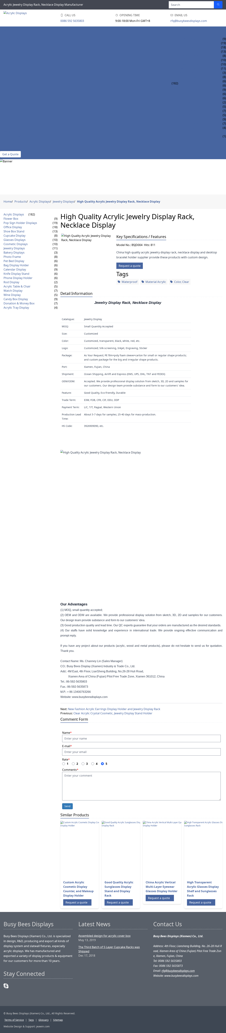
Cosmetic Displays (192, 64)
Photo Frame (188, 77)
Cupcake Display (190, 56)
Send (67, 806)
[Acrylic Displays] (25, 18)
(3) (56, 252)
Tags (31, 1020)
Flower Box (187, 39)
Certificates (9, 145)
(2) (56, 282)
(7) (56, 291)
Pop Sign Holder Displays (197, 43)
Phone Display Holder (195, 98)
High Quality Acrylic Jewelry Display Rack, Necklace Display (118, 201)
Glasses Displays (190, 60)
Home (4, 30)
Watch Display (188, 111)
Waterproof (129, 282)
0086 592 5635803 (72, 21)
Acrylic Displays (12, 39)
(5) (56, 286)
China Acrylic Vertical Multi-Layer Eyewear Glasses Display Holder (161, 886)
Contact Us (8, 149)
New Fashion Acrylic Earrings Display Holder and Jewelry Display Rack (114, 709)
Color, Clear (181, 282)
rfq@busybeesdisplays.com (188, 21)
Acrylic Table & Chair (194, 107)
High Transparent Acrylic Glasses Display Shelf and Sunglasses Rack (203, 888)
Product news (11, 136)
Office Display (188, 47)
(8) (56, 236)
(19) (55, 223)
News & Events (11, 132)
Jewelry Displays (190, 68)
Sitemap (58, 1020)
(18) (55, 227)
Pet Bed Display (189, 81)
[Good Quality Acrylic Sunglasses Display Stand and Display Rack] (130, 849)
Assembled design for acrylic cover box (104, 936)
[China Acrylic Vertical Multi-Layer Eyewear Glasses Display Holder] (171, 849)
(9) (56, 219)
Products (7, 35)
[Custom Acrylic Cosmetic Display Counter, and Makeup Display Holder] (88, 849)
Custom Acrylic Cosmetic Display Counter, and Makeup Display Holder (78, 888)
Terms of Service (14, 1020)
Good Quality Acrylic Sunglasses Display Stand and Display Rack (119, 888)
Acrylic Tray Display (193, 128)
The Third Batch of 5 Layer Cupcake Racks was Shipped (109, 949)
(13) (55, 231)
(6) (56, 261)
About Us (7, 140)
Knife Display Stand (192, 94)
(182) (175, 83)
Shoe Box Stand (190, 51)
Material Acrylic (155, 282)
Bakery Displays (190, 73)
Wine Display (187, 115)
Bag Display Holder (192, 85)
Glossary (43, 1020)
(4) (56, 308)
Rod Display (187, 102)
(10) (55, 240)
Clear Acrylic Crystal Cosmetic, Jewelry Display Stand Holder (112, 713)
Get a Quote (10, 154)
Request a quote (130, 266)
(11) (55, 248)
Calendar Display (191, 90)
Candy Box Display (192, 119)
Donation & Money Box (195, 123)
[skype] (6, 986)
